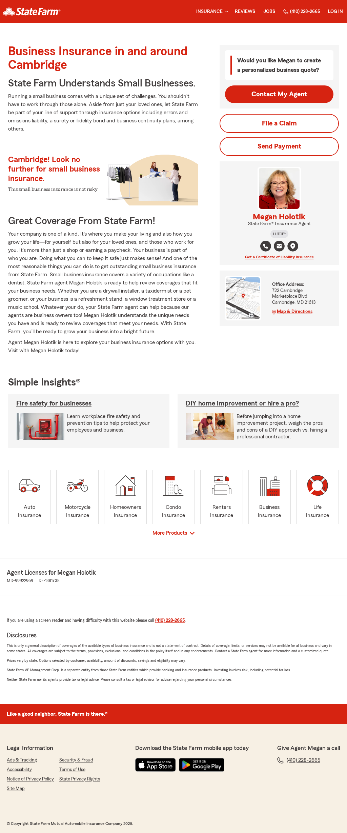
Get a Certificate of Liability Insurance (279, 257)
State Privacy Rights (79, 779)
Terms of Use (72, 769)
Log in (335, 11)
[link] (31, 11)
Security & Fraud (76, 760)
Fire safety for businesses (53, 403)
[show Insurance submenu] (225, 12)
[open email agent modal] (279, 247)
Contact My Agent (279, 94)
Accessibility (19, 769)
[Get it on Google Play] (201, 765)
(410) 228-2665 (305, 11)
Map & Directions (294, 311)
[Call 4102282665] (265, 246)
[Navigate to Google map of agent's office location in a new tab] (292, 246)
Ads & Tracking (22, 760)
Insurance (209, 11)
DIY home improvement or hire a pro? (242, 403)
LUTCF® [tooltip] (279, 234)
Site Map (16, 788)
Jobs (269, 11)
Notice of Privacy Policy (30, 779)
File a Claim (279, 123)
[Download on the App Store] (155, 765)
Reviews (245, 11)
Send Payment (279, 146)
